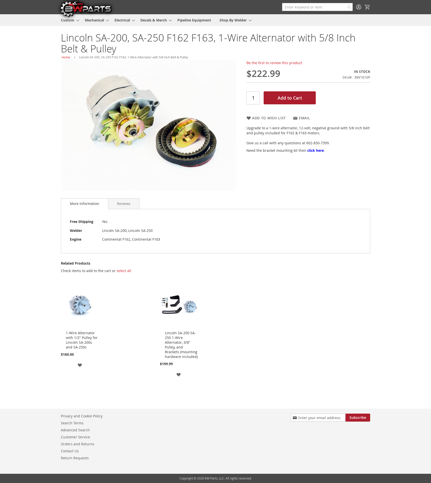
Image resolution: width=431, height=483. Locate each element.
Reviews (123, 203)
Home (66, 57)
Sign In (358, 6)
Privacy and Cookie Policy (82, 416)
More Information (84, 203)
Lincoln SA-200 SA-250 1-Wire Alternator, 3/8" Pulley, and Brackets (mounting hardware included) (181, 344)
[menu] (215, 20)
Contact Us (70, 451)
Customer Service (75, 437)
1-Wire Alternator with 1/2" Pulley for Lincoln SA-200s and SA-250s (82, 339)
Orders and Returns (77, 444)
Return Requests (75, 458)
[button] (80, 364)
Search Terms (72, 423)
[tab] (84, 203)
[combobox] (317, 7)
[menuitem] (68, 20)
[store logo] (86, 8)
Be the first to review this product (274, 62)
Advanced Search (75, 430)
